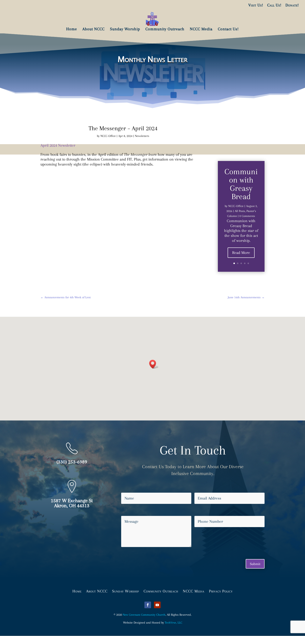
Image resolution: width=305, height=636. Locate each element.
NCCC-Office (108, 136)
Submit (255, 564)
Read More (241, 252)
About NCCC (96, 591)
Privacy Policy (221, 591)
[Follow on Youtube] (157, 605)
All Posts (240, 211)
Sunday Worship (125, 591)
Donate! (292, 5)
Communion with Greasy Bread (241, 184)
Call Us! (274, 5)
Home (77, 591)
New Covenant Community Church (144, 614)
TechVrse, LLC (173, 622)
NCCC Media (193, 591)
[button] (154, 364)
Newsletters (142, 136)
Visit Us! (255, 5)
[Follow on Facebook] (147, 605)
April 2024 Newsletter (57, 145)
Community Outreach (161, 591)
